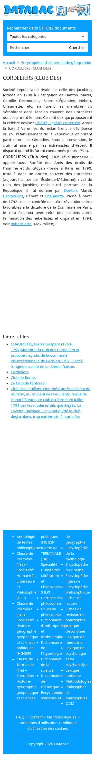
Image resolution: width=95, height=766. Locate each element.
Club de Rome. (23, 377)
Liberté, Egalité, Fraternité (57, 122)
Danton (70, 190)
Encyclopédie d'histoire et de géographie (56, 62)
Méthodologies (78, 681)
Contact (36, 717)
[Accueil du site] (47, 9)
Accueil (9, 62)
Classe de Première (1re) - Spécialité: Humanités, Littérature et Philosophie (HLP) (27, 575)
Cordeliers (19, 371)
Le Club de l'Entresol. (29, 383)
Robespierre (21, 223)
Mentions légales (61, 717)
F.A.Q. (20, 717)
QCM (70, 703)
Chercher (77, 47)
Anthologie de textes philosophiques (30, 542)
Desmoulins (13, 195)
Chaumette (54, 195)
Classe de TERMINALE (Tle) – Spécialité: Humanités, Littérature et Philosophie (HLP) (51, 570)
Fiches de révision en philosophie (76, 614)
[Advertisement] (47, 280)
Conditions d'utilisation (38, 722)
